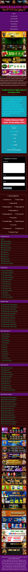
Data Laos (4, 349)
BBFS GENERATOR (14, 196)
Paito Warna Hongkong (7, 272)
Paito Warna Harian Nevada (8, 417)
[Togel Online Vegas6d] (14, 455)
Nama (4, 175)
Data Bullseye (5, 342)
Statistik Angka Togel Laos (8, 320)
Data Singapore (6, 334)
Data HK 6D (5, 356)
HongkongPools (16, 566)
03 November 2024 (7, 94)
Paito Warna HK (14, 560)
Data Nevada (5, 353)
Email (4, 181)
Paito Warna (14, 24)
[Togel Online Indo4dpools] (14, 494)
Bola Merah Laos (6, 383)
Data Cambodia (6, 340)
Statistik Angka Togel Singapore (10, 304)
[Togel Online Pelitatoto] (14, 66)
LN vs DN (13, 225)
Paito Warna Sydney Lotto (14, 569)
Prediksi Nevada (6, 261)
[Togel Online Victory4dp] (14, 443)
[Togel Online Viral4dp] (14, 72)
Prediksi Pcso (5, 252)
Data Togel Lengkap (7, 360)
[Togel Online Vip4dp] (14, 507)
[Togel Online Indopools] (14, 539)
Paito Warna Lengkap (7, 297)
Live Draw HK (14, 16)
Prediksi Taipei (5, 259)
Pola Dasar (14, 217)
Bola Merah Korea (6, 381)
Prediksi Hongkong (6, 243)
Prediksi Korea (5, 254)
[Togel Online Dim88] (14, 40)
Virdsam (4, 560)
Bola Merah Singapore (7, 367)
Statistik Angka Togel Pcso (8, 315)
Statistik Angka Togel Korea (8, 317)
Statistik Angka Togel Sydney (9, 309)
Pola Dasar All (20, 214)
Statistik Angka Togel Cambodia (10, 311)
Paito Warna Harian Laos (8, 412)
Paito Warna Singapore (7, 270)
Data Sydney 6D (6, 358)
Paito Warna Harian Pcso (8, 408)
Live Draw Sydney (14, 21)
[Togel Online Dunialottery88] (14, 513)
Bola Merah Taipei (6, 385)
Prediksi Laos (5, 256)
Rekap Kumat (13, 203)
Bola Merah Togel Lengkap (8, 390)
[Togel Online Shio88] (14, 545)
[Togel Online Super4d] (14, 47)
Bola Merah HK (5, 370)
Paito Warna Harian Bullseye (9, 406)
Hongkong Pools (9, 566)
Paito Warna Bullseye (7, 279)
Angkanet (20, 564)
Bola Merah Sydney (7, 372)
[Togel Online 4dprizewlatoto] (14, 481)
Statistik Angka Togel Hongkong (9, 306)
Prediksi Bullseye (6, 250)
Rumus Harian (19, 199)
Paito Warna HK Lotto (12, 568)
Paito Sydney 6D (14, 29)
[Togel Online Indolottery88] (14, 526)
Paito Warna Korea (6, 283)
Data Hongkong (6, 336)
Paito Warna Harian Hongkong (9, 399)
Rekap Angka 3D (19, 207)
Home (14, 13)
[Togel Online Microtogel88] (14, 430)
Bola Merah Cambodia (7, 374)
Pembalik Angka (7, 221)
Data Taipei (5, 351)
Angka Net (8, 560)
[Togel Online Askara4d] (14, 462)
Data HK (22, 561)
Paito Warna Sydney (7, 275)
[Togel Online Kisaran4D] (14, 53)
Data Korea (5, 347)
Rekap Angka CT (7, 207)
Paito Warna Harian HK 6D (8, 419)
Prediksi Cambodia (6, 247)
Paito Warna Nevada (7, 290)
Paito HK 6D (14, 26)
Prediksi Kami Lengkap (7, 263)
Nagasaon (20, 560)
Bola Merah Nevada (7, 387)
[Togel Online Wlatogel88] (14, 475)
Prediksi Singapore (6, 241)
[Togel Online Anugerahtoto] (14, 519)
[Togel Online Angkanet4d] (14, 532)
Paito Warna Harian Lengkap (9, 423)
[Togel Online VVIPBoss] (14, 34)
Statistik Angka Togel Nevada (9, 324)
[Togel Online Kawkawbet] (14, 449)
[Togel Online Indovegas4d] (14, 551)
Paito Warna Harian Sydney (8, 401)
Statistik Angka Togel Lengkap (9, 326)
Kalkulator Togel (13, 232)
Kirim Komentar (7, 188)
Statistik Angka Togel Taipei (9, 322)
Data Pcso (4, 345)
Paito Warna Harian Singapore (9, 397)
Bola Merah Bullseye (7, 376)
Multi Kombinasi (19, 221)
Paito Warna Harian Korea (8, 410)
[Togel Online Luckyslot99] (14, 500)
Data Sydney (5, 338)
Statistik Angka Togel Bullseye (9, 313)
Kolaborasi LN (20, 228)
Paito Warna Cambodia (7, 277)
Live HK (2, 239)
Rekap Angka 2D (13, 210)
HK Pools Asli (23, 569)
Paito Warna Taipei (6, 288)
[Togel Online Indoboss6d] (14, 436)
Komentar (15, 94)
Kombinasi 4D (7, 228)
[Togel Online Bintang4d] (14, 468)
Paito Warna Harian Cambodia (9, 404)
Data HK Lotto (21, 568)
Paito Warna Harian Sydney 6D (9, 421)
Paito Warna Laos (6, 286)
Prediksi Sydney (6, 245)
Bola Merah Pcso (6, 379)
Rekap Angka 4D (7, 214)
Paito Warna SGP (16, 561)
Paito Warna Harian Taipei (8, 415)
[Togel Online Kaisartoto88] (14, 487)
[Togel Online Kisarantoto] (14, 60)
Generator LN (7, 199)
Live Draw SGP (14, 18)
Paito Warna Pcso (6, 281)
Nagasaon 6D (3, 77)
